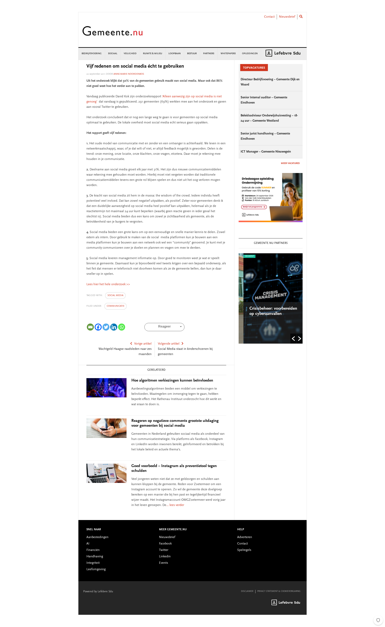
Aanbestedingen (97, 537)
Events (163, 563)
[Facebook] (98, 327)
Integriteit (93, 563)
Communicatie (115, 306)
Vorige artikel (143, 343)
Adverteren (244, 537)
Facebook (165, 543)
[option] (271, 298)
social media (115, 295)
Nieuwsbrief (287, 16)
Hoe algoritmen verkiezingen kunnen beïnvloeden (172, 381)
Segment (244, 256)
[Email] (90, 327)
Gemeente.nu (112, 33)
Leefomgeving (96, 569)
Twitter (163, 550)
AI (87, 543)
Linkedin (165, 556)
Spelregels (244, 550)
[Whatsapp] (121, 327)
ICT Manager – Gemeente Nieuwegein (266, 151)
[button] (293, 339)
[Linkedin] (113, 327)
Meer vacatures (290, 163)
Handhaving (94, 556)
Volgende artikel (168, 343)
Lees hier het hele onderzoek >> (108, 284)
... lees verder (175, 505)
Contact (269, 16)
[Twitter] (105, 327)
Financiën (93, 550)
